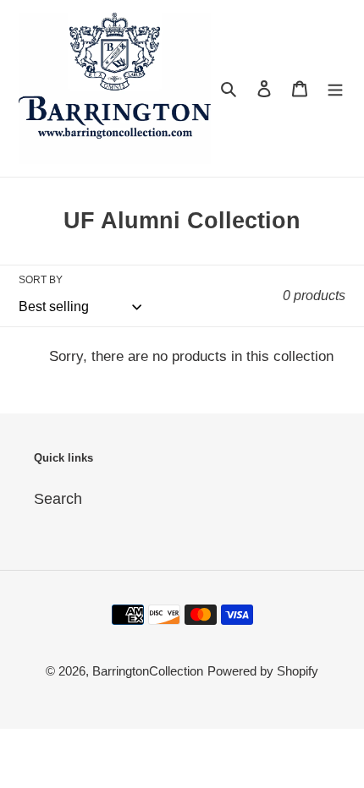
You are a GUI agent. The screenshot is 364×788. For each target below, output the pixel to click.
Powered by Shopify (262, 671)
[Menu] (335, 88)
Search (58, 498)
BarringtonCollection (147, 671)
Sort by (41, 280)
